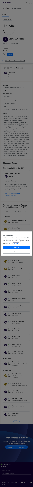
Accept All (16, 247)
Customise (16, 251)
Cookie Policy (16, 243)
